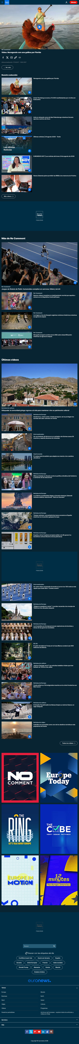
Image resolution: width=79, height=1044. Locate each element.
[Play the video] (39, 27)
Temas (4, 987)
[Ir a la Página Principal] (7, 2)
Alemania (37, 967)
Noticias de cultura (8, 408)
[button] (9, 196)
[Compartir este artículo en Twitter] (7, 57)
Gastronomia (37, 454)
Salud (42, 1000)
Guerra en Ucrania (44, 958)
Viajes (3, 1004)
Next (3, 1000)
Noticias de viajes (39, 722)
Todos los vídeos (67, 743)
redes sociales (58, 962)
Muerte (57, 967)
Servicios (4, 1020)
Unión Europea (32, 962)
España (57, 958)
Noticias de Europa (39, 414)
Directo (73, 2)
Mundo (43, 992)
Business (4, 996)
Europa (4, 992)
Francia (45, 962)
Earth (42, 996)
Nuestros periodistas (8, 1012)
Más (3, 1025)
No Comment (6, 286)
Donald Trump (23, 967)
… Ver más (7, 67)
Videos (4, 1008)
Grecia (48, 967)
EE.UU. (35, 643)
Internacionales (38, 434)
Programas (44, 1008)
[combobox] (39, 946)
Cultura (43, 1004)
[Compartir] (11, 57)
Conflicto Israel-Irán (25, 958)
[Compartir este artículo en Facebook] (3, 57)
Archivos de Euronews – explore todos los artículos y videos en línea (57, 1013)
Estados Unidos (39, 972)
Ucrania (19, 962)
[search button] (54, 946)
